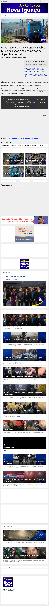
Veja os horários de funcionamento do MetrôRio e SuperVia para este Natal (13, 174)
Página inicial (25, 181)
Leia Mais (20, 328)
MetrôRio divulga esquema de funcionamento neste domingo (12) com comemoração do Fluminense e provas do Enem (35, 75)
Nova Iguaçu (8, 44)
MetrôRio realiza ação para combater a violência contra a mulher (35, 174)
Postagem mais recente (8, 181)
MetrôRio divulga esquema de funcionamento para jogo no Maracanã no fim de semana (13, 160)
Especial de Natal (9, 447)
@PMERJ (35, 99)
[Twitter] (4, 1)
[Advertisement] (12, 69)
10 (5, 477)
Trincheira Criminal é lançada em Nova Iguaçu (14, 276)
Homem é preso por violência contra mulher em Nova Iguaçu (21, 376)
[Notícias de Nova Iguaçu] (24, 13)
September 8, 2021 (34, 106)
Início (2, 44)
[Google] (6, 1)
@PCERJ (30, 99)
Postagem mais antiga (40, 181)
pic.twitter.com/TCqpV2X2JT (32, 104)
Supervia (15, 44)
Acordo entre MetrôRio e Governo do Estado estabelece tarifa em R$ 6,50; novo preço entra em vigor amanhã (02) (35, 159)
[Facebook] (1, 1)
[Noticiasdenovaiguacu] (8, 1)
